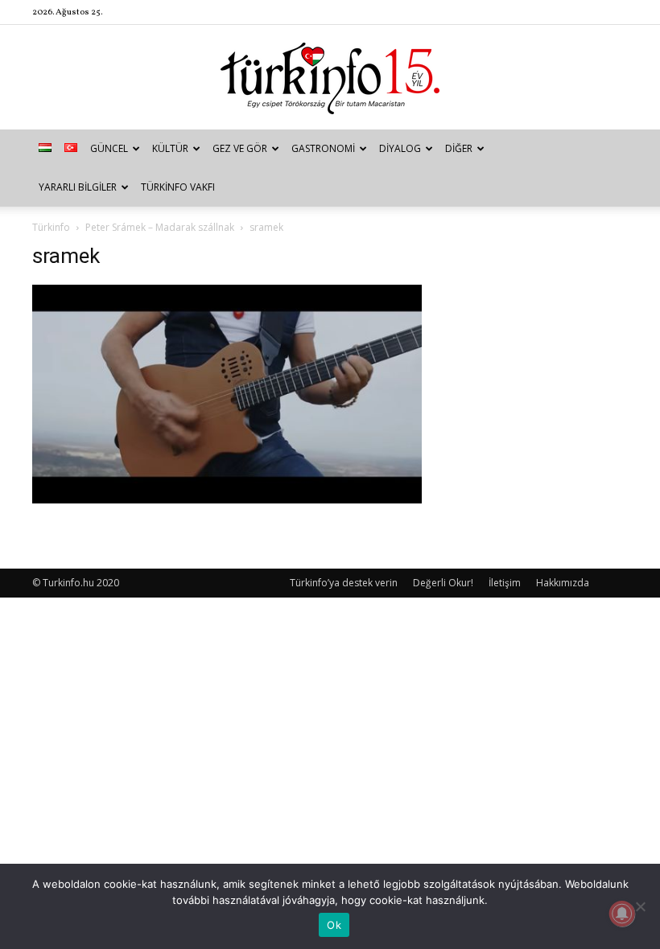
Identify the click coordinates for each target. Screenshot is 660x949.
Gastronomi (323, 148)
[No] (640, 906)
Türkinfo (51, 227)
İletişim (505, 583)
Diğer (458, 148)
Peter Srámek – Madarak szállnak (159, 227)
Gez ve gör (239, 148)
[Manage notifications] (622, 913)
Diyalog (400, 148)
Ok (334, 924)
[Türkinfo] (330, 78)
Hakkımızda (562, 583)
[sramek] (227, 499)
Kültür (170, 148)
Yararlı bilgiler (78, 187)
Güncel (109, 148)
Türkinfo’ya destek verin (344, 583)
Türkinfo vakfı (178, 187)
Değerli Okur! (443, 583)
